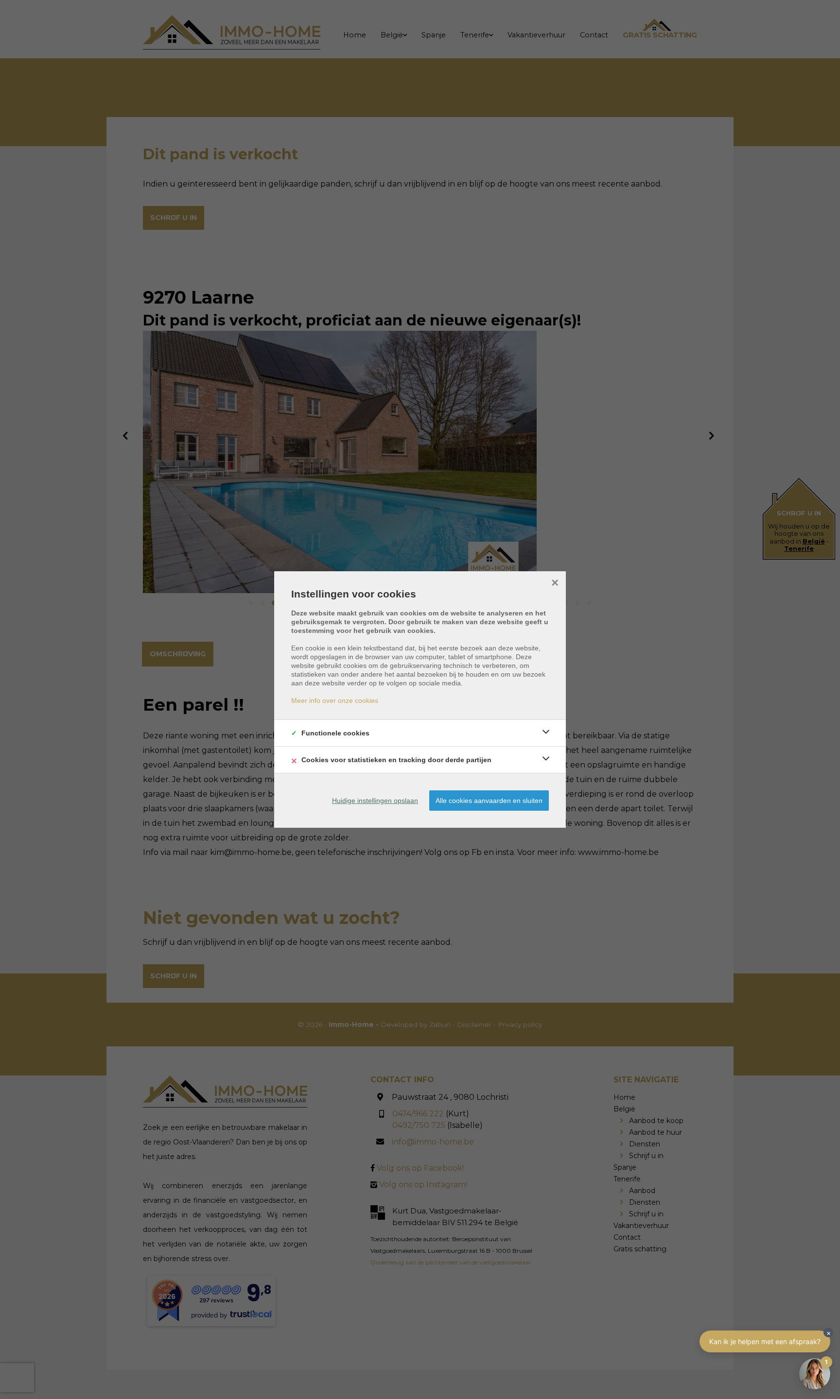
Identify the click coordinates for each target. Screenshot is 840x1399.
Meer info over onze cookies (334, 700)
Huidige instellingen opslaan (375, 800)
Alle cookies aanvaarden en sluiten (489, 800)
